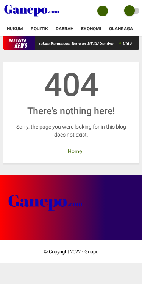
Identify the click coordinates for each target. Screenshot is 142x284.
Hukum (15, 28)
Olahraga (121, 28)
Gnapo (91, 252)
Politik (39, 28)
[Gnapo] (31, 17)
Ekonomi (91, 28)
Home (74, 151)
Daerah (64, 28)
